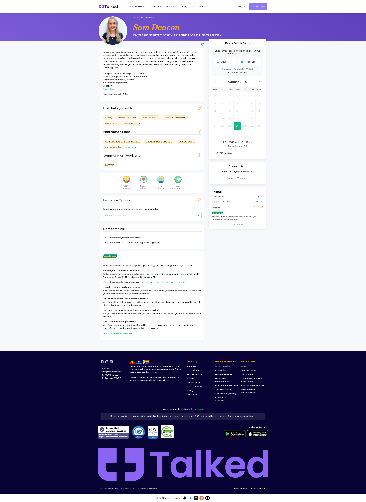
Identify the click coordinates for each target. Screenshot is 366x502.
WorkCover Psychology (225, 393)
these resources (218, 416)
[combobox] (140, 216)
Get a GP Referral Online (226, 385)
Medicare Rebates (223, 374)
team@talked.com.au (112, 371)
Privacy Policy (240, 488)
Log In (241, 6)
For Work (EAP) (194, 370)
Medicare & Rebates (162, 6)
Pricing (183, 6)
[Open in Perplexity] (196, 498)
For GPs (190, 378)
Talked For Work (135, 6)
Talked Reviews (194, 386)
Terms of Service (257, 488)
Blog (243, 366)
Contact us (192, 394)
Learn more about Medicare (117, 333)
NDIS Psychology (222, 389)
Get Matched (258, 6)
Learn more (236, 224)
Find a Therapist (200, 6)
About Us (191, 366)
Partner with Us (194, 374)
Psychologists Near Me (252, 385)
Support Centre (248, 370)
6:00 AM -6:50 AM (224, 153)
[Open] (199, 216)
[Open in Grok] (207, 498)
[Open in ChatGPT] (184, 498)
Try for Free (247, 374)
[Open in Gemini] (190, 498)
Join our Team (193, 382)
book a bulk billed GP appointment (164, 282)
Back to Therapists (145, 18)
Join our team (196, 409)
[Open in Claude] (201, 498)
